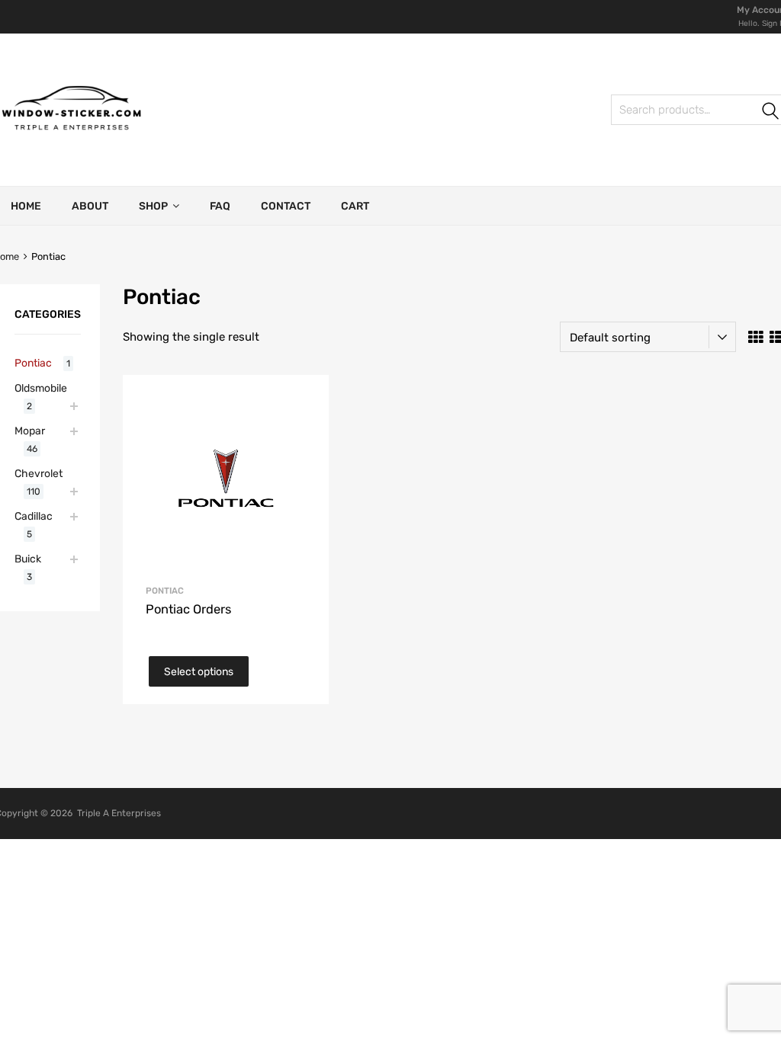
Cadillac (33, 516)
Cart (355, 206)
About (90, 206)
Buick (27, 559)
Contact (285, 206)
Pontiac (165, 590)
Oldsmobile (40, 388)
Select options (198, 671)
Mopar (29, 430)
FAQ (220, 206)
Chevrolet (38, 473)
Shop (153, 206)
